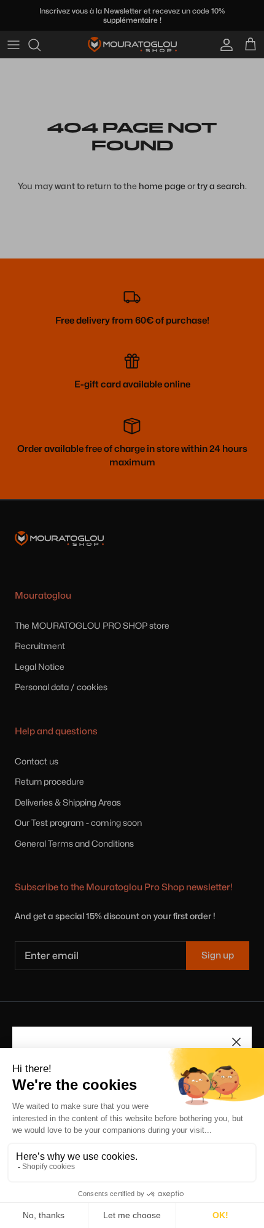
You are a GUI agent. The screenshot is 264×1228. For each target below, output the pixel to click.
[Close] (236, 1041)
